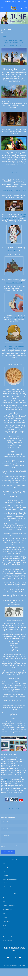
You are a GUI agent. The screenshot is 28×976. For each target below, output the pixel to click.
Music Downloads (7, 940)
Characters (6, 867)
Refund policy (6, 883)
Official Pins (6, 929)
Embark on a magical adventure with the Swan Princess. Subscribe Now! (14, 948)
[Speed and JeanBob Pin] (14, 275)
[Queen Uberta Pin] (14, 311)
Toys (4, 913)
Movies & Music (7, 909)
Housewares (6, 921)
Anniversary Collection (9, 936)
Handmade (6, 933)
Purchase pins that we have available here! (14, 347)
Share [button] (4, 36)
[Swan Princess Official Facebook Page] (7, 801)
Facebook (7, 780)
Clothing (5, 917)
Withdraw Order (7, 887)
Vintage (5, 925)
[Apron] (14, 243)
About (4, 863)
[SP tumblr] (16, 801)
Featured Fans (6, 875)
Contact (5, 871)
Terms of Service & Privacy (10, 879)
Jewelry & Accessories (9, 905)
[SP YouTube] (21, 801)
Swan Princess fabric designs (14, 217)
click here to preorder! (14, 283)
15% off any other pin (16, 317)
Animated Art (6, 897)
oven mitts (23, 214)
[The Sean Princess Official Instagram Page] (12, 801)
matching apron (13, 251)
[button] (2, 8)
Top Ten (5, 901)
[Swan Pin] (14, 342)
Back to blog (15, 808)
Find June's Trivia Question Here (14, 45)
